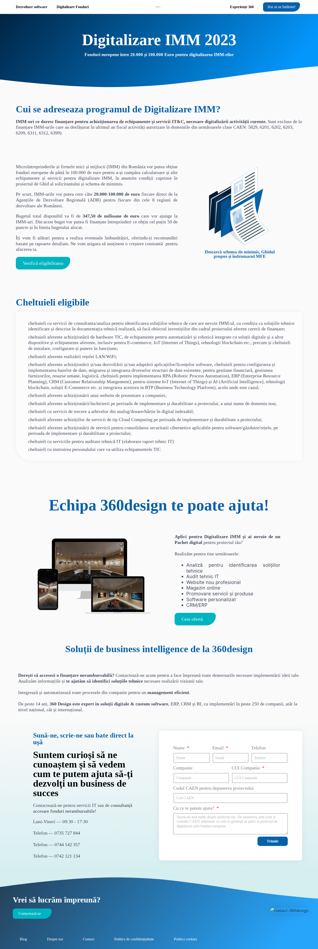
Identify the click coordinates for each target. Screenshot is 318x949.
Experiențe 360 (242, 7)
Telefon (258, 747)
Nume (179, 747)
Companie (183, 767)
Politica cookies (185, 939)
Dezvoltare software (31, 7)
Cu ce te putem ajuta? (194, 808)
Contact (88, 939)
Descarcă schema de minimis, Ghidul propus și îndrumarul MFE (240, 254)
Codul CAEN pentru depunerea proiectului (213, 788)
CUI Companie (246, 767)
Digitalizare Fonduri (73, 7)
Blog (23, 939)
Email (218, 747)
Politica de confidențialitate (134, 939)
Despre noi (55, 939)
